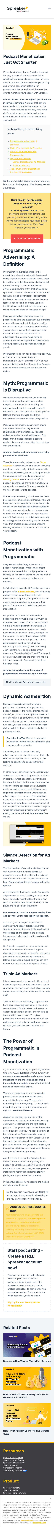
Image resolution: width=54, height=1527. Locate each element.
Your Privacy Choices (13, 1470)
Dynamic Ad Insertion (20, 158)
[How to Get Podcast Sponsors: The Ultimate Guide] (27, 1415)
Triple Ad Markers (21, 165)
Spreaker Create (10, 1490)
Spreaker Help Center (13, 1457)
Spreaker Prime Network (14, 1493)
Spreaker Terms (10, 1465)
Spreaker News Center (13, 1460)
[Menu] (49, 9)
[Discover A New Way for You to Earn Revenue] (27, 1345)
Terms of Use (27, 1520)
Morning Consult (11, 479)
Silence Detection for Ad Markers (29, 162)
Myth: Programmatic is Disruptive (26, 148)
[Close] (51, 1498)
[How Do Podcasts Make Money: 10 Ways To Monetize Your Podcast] (27, 1378)
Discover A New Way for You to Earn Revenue (27, 1361)
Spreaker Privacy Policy (13, 1462)
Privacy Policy (39, 1523)
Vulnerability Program (13, 1468)
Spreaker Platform (11, 1488)
